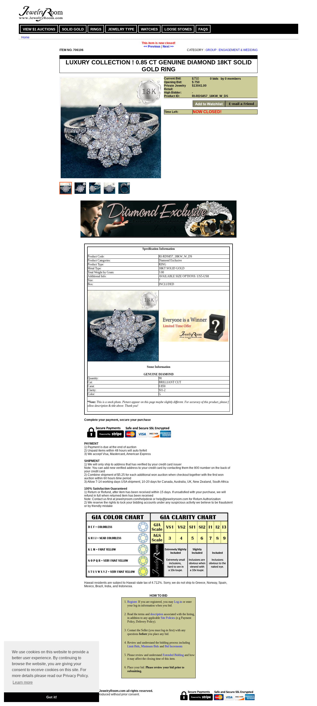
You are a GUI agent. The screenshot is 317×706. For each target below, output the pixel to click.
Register (132, 602)
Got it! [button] (51, 697)
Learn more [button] (23, 682)
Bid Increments (174, 646)
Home (25, 37)
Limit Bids (133, 646)
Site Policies (168, 618)
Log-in (178, 602)
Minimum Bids (150, 646)
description (156, 614)
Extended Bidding (173, 655)
